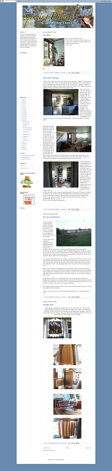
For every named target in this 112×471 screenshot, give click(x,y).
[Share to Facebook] (77, 73)
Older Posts (88, 448)
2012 (23, 114)
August (25, 136)
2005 (23, 149)
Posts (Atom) (52, 450)
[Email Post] (69, 72)
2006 (23, 147)
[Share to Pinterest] (79, 73)
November (25, 124)
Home (67, 448)
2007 (23, 145)
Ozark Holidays (47, 270)
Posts (23, 165)
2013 (23, 112)
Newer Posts (46, 448)
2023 (23, 99)
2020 (23, 101)
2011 (23, 116)
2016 (23, 108)
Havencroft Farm (25, 157)
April (24, 138)
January (25, 140)
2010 (23, 118)
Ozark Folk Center (25, 159)
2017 (23, 106)
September (25, 134)
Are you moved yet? (51, 217)
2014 (23, 110)
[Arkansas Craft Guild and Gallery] (26, 188)
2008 (23, 143)
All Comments (25, 168)
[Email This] (72, 73)
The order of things (51, 78)
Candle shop (48, 305)
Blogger (62, 459)
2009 (23, 120)
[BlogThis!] (74, 73)
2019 (23, 103)
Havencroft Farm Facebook (27, 155)
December (25, 122)
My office (46, 35)
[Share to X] (75, 73)
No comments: (64, 72)
